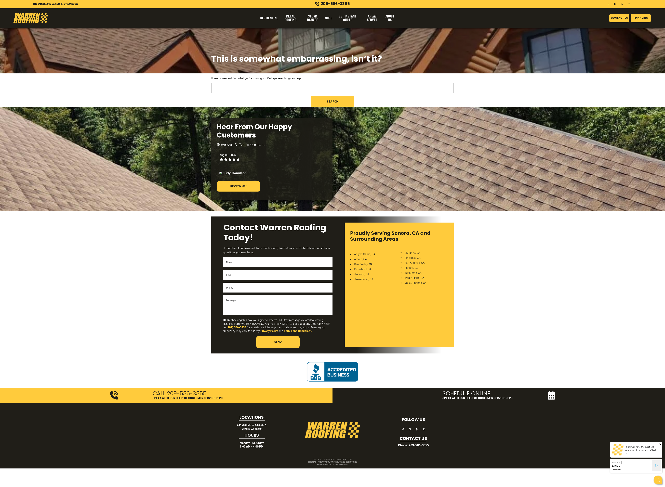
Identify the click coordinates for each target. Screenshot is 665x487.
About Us (390, 18)
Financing (641, 18)
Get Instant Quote (348, 18)
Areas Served (372, 18)
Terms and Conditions (298, 331)
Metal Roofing (291, 18)
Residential (269, 18)
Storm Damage (312, 18)
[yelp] (622, 4)
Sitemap (312, 462)
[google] (615, 4)
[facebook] (608, 4)
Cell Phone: (616, 466)
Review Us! (238, 186)
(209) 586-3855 (236, 327)
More (328, 18)
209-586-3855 (419, 445)
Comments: (616, 469)
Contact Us (619, 18)
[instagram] (629, 4)
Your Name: (616, 462)
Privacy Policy (269, 331)
